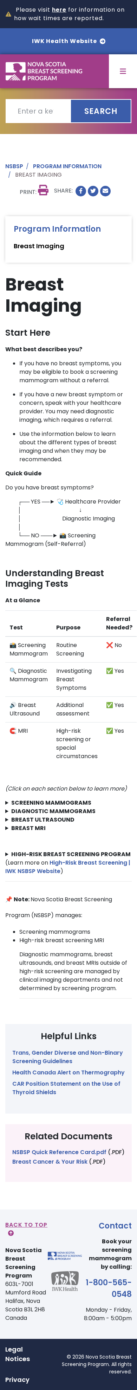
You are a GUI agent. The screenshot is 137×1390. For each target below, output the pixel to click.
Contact (115, 1225)
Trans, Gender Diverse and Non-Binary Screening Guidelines (67, 1057)
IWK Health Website (64, 41)
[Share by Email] (105, 191)
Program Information (67, 166)
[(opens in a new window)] (81, 191)
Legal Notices (17, 1354)
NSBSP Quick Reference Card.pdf (59, 1152)
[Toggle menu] (123, 71)
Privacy (17, 1379)
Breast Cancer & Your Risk (49, 1162)
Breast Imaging (39, 246)
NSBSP (14, 166)
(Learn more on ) (68, 862)
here (59, 10)
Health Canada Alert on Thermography (68, 1072)
